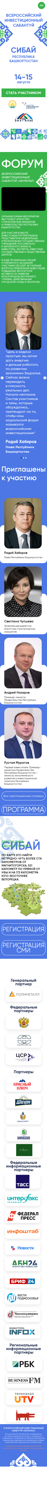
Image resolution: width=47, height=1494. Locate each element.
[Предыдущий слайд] (2, 377)
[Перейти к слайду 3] (25, 457)
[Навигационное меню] (41, 5)
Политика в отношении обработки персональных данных (24, 1449)
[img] (22, 1199)
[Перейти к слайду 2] (23, 457)
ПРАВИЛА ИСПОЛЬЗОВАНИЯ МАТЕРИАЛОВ (23, 1446)
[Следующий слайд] (44, 377)
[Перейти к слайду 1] (21, 457)
